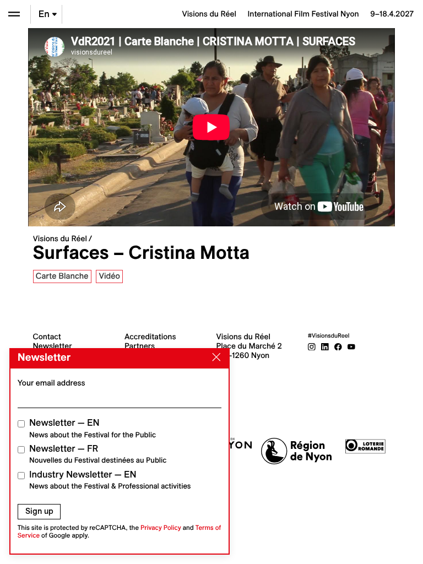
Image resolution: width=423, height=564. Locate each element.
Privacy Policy (160, 528)
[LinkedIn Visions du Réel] (325, 345)
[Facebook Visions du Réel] (338, 345)
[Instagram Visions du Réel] (312, 345)
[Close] (214, 357)
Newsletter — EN (92, 428)
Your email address (51, 383)
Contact (47, 336)
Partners (139, 345)
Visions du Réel (60, 238)
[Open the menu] (14, 14)
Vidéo (109, 276)
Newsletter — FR (97, 454)
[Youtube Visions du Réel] (351, 345)
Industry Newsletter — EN (110, 480)
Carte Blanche (62, 276)
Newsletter (52, 345)
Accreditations (150, 336)
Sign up (39, 511)
